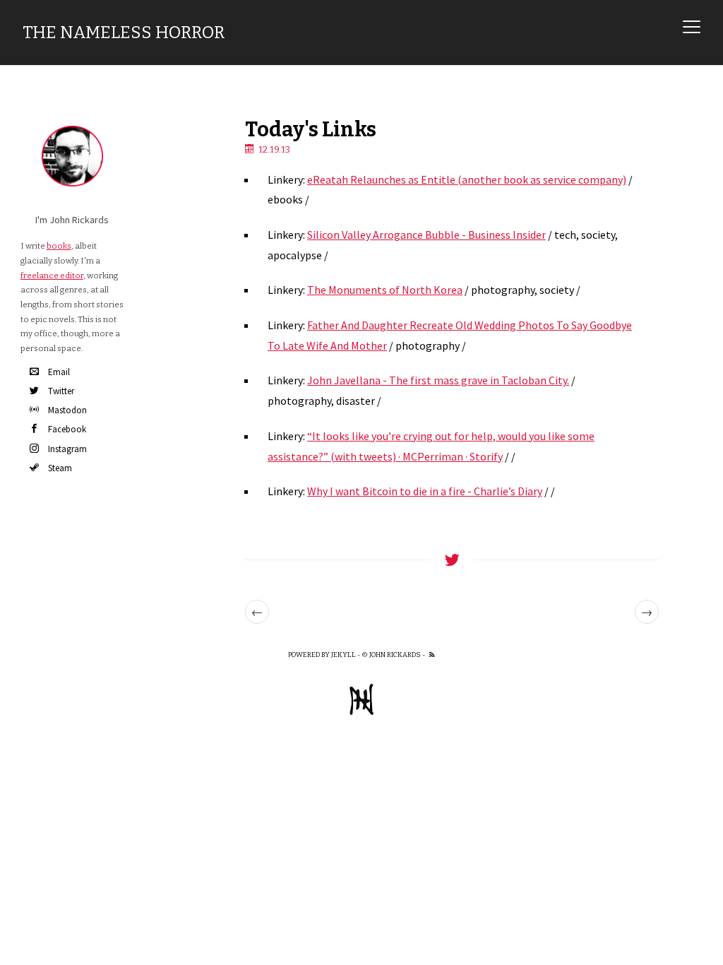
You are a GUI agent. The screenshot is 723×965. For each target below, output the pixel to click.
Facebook (67, 429)
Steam (60, 468)
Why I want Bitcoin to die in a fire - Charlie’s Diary (424, 491)
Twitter (61, 391)
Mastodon (67, 410)
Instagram (67, 449)
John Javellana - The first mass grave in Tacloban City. (438, 380)
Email (59, 372)
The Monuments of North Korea (384, 290)
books (59, 246)
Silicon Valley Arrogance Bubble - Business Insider (426, 234)
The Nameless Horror (124, 32)
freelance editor (51, 275)
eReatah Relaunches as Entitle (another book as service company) (466, 179)
